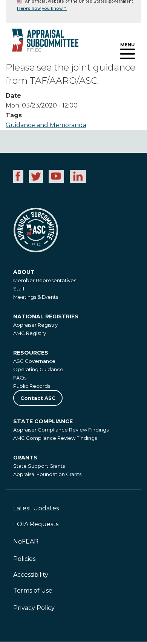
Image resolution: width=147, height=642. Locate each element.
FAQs (19, 378)
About (24, 272)
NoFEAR (25, 541)
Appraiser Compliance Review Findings (61, 430)
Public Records (31, 386)
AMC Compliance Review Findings (55, 438)
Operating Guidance (38, 369)
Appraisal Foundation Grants (47, 474)
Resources (30, 352)
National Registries (45, 316)
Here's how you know (42, 8)
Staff (18, 289)
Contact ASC (37, 398)
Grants (25, 457)
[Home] (39, 42)
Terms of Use (32, 590)
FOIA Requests (35, 524)
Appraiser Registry (35, 325)
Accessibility (30, 574)
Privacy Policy (34, 607)
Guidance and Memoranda (46, 125)
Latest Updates (36, 508)
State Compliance (43, 421)
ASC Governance (34, 361)
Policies (24, 558)
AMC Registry (29, 333)
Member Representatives (44, 280)
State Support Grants (39, 466)
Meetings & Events (35, 297)
